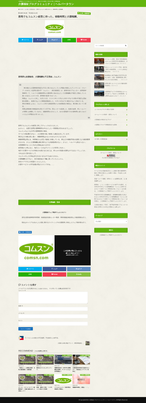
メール (21, 313)
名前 (20, 306)
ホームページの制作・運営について (106, 114)
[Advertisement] (54, 59)
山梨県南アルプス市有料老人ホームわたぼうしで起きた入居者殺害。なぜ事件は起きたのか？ (116, 94)
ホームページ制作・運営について (111, 152)
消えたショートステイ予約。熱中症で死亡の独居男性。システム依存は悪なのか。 (116, 69)
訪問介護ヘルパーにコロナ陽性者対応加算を (116, 84)
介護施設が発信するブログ (103, 119)
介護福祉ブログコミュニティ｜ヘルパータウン (46, 4)
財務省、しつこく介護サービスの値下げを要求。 (109, 184)
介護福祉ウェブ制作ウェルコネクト (111, 235)
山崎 (116, 207)
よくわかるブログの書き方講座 (104, 109)
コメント (22, 290)
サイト (20, 320)
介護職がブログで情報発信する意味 (106, 125)
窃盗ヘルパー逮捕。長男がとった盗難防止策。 (108, 179)
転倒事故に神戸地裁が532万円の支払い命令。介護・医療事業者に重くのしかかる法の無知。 (116, 77)
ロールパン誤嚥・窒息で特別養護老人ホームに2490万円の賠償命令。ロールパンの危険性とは (116, 61)
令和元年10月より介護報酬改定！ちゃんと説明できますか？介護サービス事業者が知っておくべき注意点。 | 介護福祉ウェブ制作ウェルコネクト (110, 189)
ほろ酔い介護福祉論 (25, 232)
